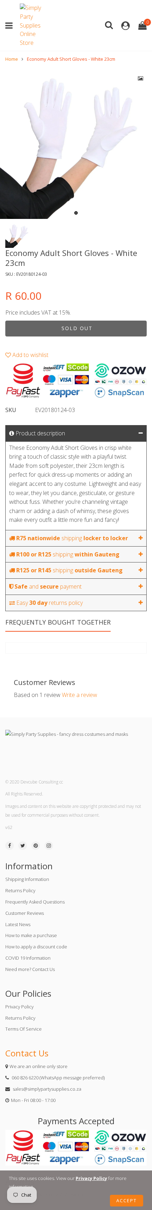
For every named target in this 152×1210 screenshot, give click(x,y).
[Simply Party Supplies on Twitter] (22, 845)
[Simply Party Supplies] (32, 25)
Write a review (79, 695)
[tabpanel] (76, 143)
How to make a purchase (31, 935)
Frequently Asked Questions (35, 902)
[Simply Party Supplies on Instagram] (49, 845)
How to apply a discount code (36, 946)
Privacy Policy (19, 1006)
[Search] (109, 24)
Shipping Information (27, 879)
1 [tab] (76, 213)
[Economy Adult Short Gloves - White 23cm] (76, 143)
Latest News (17, 924)
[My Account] (125, 25)
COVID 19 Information (28, 958)
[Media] (141, 78)
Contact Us (26, 1053)
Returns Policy (20, 890)
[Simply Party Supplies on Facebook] (9, 845)
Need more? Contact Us (30, 969)
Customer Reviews (24, 913)
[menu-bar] (10, 25)
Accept (126, 1200)
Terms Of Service (23, 1029)
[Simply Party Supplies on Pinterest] (35, 845)
